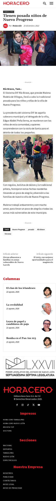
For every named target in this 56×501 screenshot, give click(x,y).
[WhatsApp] (30, 73)
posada (31, 229)
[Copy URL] (45, 73)
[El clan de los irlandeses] (47, 292)
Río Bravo (41, 229)
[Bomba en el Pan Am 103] (47, 342)
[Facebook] (16, 73)
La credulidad (14, 304)
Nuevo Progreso (18, 229)
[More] (52, 73)
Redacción (16, 25)
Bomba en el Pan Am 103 (21, 338)
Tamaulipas (9, 12)
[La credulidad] (47, 309)
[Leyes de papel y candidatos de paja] (47, 326)
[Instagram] (22, 405)
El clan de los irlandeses (20, 288)
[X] (23, 73)
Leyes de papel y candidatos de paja (17, 323)
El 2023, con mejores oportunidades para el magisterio (42, 260)
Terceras (7, 234)
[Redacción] (6, 25)
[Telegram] (37, 73)
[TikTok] (28, 405)
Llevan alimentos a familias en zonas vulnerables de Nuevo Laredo (13, 261)
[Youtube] (39, 405)
